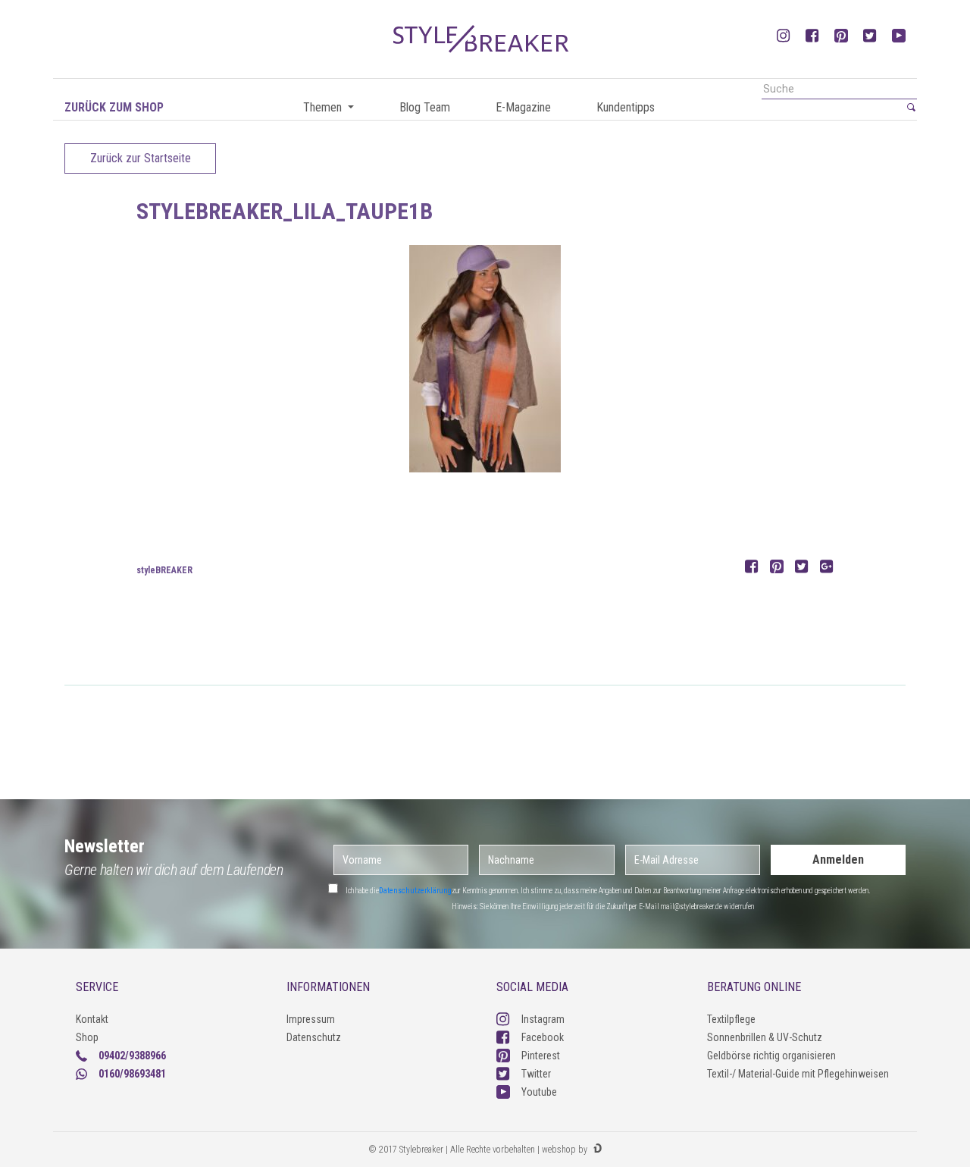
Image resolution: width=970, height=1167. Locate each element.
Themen (324, 107)
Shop (87, 1037)
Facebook (542, 1037)
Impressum (310, 1019)
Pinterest (540, 1055)
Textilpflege (731, 1019)
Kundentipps (625, 107)
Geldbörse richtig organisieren (771, 1055)
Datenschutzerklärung (415, 890)
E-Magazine (523, 107)
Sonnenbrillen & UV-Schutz (764, 1037)
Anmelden (838, 859)
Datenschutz (313, 1037)
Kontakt (92, 1019)
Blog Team (424, 107)
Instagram (543, 1019)
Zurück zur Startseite (140, 158)
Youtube (539, 1092)
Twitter (536, 1074)
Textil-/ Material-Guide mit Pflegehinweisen (798, 1074)
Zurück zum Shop (114, 107)
